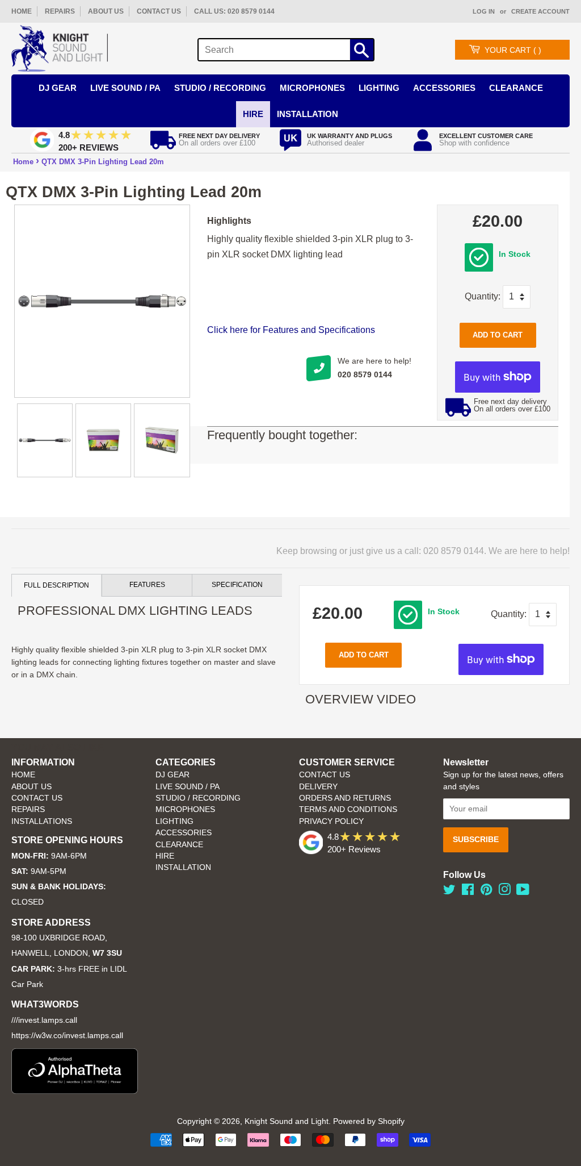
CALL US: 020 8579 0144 (234, 11)
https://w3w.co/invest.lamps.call (67, 1035)
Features (147, 584)
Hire (253, 114)
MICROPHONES (185, 809)
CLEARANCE (179, 844)
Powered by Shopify (369, 1121)
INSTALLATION (307, 114)
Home (23, 161)
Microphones (312, 88)
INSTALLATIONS (41, 821)
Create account (540, 11)
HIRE (164, 856)
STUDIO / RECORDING (198, 798)
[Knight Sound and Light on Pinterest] (486, 892)
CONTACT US (159, 11)
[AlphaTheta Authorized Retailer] (74, 1091)
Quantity (481, 296)
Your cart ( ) (513, 50)
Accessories (444, 88)
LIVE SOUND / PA (187, 786)
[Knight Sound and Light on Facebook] (467, 892)
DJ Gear (58, 88)
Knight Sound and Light (287, 1121)
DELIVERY (318, 786)
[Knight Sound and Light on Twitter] (449, 892)
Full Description (56, 585)
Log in (484, 11)
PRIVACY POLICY (331, 821)
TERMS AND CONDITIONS (348, 809)
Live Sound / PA (125, 88)
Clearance (516, 88)
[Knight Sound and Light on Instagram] (504, 892)
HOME (21, 11)
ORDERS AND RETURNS (345, 798)
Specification (237, 584)
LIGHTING (174, 821)
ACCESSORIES (183, 832)
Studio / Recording (220, 88)
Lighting (379, 88)
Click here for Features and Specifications (291, 330)
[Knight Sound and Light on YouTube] (522, 892)
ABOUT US (106, 11)
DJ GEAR (172, 775)
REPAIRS (60, 11)
